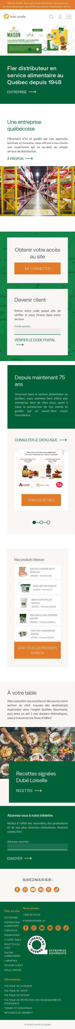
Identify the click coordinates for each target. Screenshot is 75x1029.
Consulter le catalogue (36, 439)
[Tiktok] (56, 891)
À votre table (12, 939)
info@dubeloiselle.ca (34, 920)
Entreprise (17, 91)
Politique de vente (16, 990)
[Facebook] (17, 891)
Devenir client (13, 965)
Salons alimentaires (12, 954)
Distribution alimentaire (12, 924)
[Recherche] (51, 16)
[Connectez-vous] (60, 17)
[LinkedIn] (41, 891)
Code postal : (22, 326)
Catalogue (10, 930)
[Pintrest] (49, 891)
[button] (29, 49)
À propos (15, 158)
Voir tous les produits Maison (37, 650)
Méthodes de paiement (18, 1012)
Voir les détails (41, 500)
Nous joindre (12, 970)
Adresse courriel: (18, 841)
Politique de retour (16, 995)
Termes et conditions (18, 1008)
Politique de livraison (18, 986)
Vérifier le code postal (34, 339)
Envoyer (14, 858)
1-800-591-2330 (31, 914)
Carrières (10, 960)
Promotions (11, 935)
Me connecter (37, 268)
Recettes (24, 790)
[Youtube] (33, 891)
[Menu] (68, 17)
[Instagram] (25, 891)
